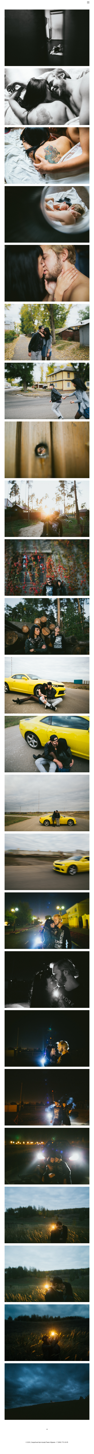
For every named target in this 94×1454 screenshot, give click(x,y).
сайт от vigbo (47, 1448)
